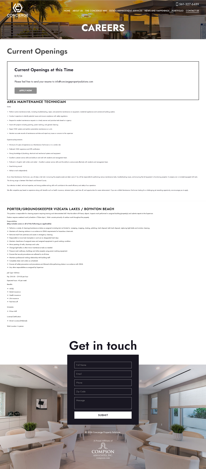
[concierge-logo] (17, 9)
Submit (103, 415)
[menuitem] (67, 11)
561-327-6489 (189, 4)
